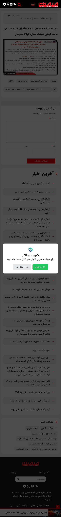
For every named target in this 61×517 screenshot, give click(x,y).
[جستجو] (19, 5)
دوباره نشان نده (22, 267)
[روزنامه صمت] (48, 4)
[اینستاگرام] (11, 4)
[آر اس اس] (14, 4)
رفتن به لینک (40, 266)
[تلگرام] (4, 4)
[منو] (33, 4)
